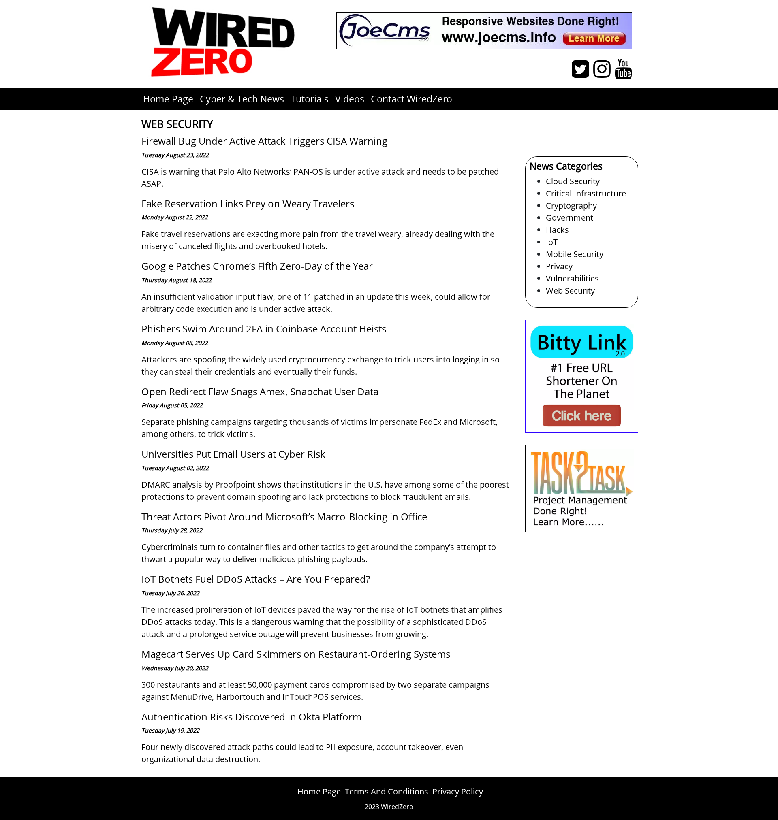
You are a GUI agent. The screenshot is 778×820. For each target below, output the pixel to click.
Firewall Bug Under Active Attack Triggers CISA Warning (264, 140)
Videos (349, 98)
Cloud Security (573, 181)
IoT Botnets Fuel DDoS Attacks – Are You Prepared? (255, 579)
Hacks (557, 229)
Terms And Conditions (386, 791)
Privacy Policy (457, 791)
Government (569, 217)
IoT (552, 241)
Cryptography (571, 205)
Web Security (570, 290)
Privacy (559, 266)
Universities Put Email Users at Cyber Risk (233, 453)
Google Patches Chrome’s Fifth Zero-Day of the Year (257, 266)
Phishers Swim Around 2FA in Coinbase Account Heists (263, 328)
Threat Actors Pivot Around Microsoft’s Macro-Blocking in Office (284, 516)
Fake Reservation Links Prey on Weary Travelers (247, 203)
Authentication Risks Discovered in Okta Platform (251, 716)
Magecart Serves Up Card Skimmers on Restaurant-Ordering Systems (295, 653)
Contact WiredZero (411, 98)
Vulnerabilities (572, 278)
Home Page (168, 98)
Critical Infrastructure (586, 193)
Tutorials (310, 98)
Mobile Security (574, 254)
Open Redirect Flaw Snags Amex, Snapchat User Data (259, 391)
